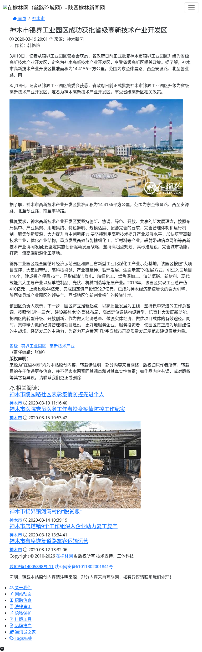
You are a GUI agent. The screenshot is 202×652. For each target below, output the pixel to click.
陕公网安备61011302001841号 (84, 566)
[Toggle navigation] (191, 7)
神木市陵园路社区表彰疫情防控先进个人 (56, 394)
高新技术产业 (62, 346)
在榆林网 (64, 556)
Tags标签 (23, 638)
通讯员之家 (25, 632)
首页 (21, 18)
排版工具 (23, 619)
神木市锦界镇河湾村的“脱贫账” (45, 511)
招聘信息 (23, 600)
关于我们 (23, 588)
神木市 (38, 18)
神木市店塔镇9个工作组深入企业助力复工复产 (63, 526)
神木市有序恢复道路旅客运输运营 (48, 541)
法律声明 (23, 607)
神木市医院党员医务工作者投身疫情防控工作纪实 (67, 409)
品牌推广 (23, 626)
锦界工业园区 (33, 346)
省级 (13, 346)
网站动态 (23, 594)
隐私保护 (23, 613)
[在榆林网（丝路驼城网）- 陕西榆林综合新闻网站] (54, 7)
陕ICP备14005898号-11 (31, 566)
